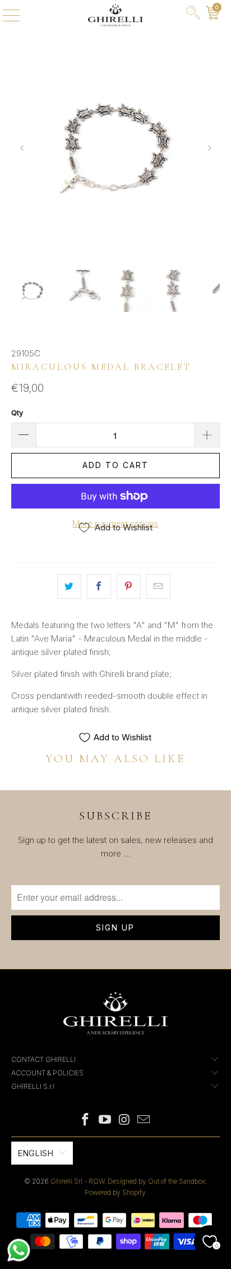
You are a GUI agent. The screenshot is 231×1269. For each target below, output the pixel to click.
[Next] (208, 149)
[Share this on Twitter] (69, 586)
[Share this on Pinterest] (129, 586)
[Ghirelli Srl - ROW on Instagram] (124, 1120)
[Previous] (22, 149)
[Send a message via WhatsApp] (19, 1250)
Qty (17, 412)
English (35, 1153)
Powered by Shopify (115, 1192)
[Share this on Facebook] (99, 586)
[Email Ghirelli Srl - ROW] (144, 1120)
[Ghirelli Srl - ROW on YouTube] (105, 1120)
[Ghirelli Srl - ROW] (115, 15)
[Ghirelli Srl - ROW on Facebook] (85, 1120)
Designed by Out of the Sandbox (156, 1181)
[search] (193, 15)
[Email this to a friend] (158, 586)
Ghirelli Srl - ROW (77, 1181)
